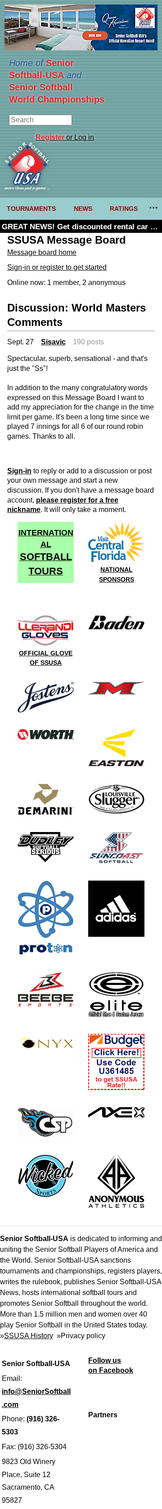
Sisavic (53, 342)
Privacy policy (83, 1336)
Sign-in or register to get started (57, 267)
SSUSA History (28, 1336)
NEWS (83, 208)
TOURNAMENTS (31, 208)
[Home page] (27, 188)
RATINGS (124, 208)
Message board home (41, 252)
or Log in (65, 137)
